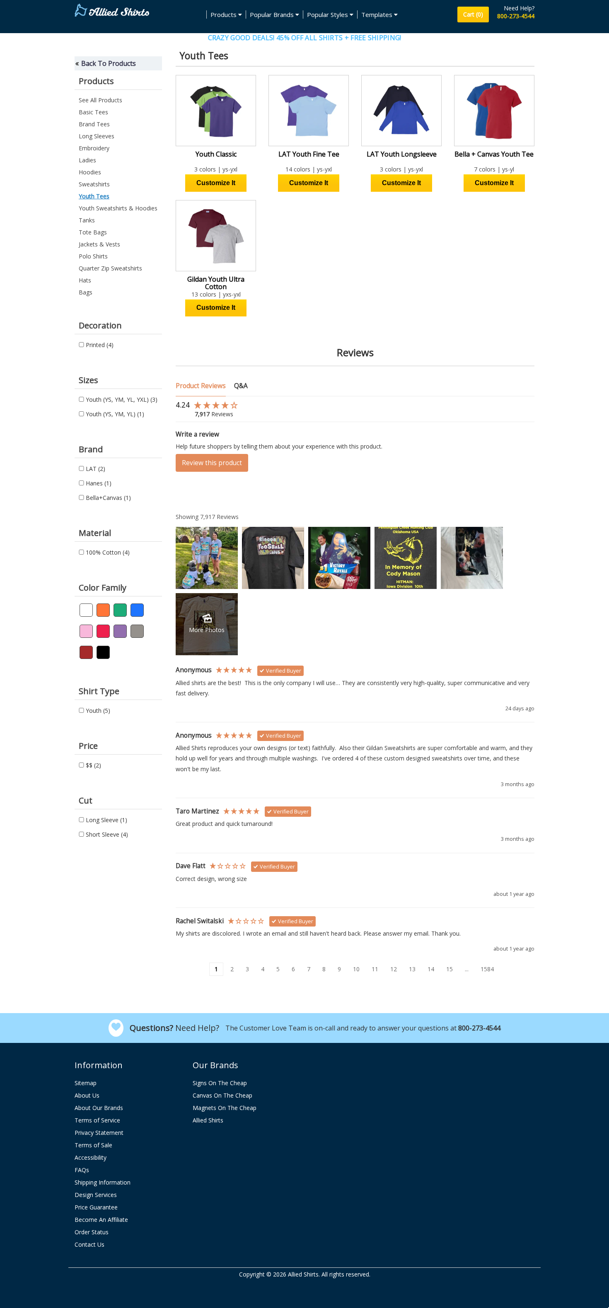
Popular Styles (328, 14)
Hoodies (90, 172)
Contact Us (89, 1244)
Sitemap (86, 1083)
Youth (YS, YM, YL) (114, 414)
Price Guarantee (96, 1207)
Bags (85, 292)
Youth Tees (94, 196)
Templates (377, 14)
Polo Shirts (93, 256)
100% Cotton (107, 552)
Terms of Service (97, 1120)
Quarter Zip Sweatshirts (110, 268)
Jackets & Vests (99, 244)
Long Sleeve (105, 820)
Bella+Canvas (107, 498)
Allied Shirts (208, 1120)
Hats (85, 280)
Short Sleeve (106, 834)
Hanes (97, 483)
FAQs (82, 1170)
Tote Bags (93, 232)
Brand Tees (94, 124)
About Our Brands (99, 1108)
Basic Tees (93, 112)
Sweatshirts (94, 184)
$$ (92, 765)
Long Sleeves (96, 136)
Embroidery (94, 148)
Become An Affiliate (101, 1220)
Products (224, 14)
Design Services (96, 1195)
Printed (99, 345)
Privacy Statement (99, 1133)
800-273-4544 (515, 16)
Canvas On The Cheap (222, 1095)
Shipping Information (102, 1182)
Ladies (87, 160)
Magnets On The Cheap (224, 1108)
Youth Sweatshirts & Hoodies (118, 208)
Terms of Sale (93, 1145)
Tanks (87, 220)
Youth (97, 710)
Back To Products (108, 63)
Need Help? (519, 8)
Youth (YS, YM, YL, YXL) (120, 399)
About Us (87, 1095)
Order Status (92, 1232)
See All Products (100, 100)
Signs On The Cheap (220, 1083)
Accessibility (90, 1157)
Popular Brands (272, 14)
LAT (94, 469)
